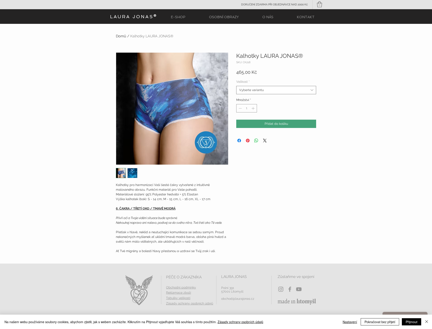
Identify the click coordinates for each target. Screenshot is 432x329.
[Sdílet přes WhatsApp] (256, 140)
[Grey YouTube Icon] (298, 289)
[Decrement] (240, 108)
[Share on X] (265, 140)
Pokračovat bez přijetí (379, 322)
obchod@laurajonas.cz (237, 298)
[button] (319, 4)
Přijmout (411, 322)
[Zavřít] (426, 321)
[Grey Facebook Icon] (289, 289)
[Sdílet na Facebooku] (239, 140)
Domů (121, 36)
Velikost (243, 81)
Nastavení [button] (350, 322)
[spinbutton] (247, 108)
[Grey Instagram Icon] (280, 289)
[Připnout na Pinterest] (247, 140)
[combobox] (276, 90)
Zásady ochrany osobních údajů (240, 322)
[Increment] (253, 108)
